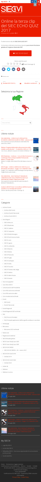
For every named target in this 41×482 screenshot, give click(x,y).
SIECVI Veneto (8, 278)
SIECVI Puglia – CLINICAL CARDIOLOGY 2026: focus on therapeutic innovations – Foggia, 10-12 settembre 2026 (16, 167)
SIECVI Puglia (8, 258)
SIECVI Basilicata (9, 225)
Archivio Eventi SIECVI (10, 216)
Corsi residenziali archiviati (10, 296)
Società (29, 466)
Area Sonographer (8, 282)
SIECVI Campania (9, 231)
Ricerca (23, 466)
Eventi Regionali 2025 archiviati (11, 311)
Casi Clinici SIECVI (7, 285)
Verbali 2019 (8, 356)
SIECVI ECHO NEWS (8, 347)
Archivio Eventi (7, 207)
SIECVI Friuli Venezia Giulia (11, 237)
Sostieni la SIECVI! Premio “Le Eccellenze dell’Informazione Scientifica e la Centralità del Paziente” (16, 187)
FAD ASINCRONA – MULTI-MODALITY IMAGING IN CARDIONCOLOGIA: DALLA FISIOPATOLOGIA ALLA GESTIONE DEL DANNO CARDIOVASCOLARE (14, 177)
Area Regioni (6, 219)
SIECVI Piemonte (9, 255)
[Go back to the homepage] (11, 9)
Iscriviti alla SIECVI (8, 448)
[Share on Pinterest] (18, 70)
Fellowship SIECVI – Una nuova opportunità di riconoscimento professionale (20, 452)
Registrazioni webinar (9, 336)
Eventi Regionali (7, 308)
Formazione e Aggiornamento (14, 464)
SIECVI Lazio (7, 240)
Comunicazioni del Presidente (11, 287)
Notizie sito (6, 76)
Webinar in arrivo (8, 372)
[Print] (23, 70)
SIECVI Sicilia (7, 263)
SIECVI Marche (8, 249)
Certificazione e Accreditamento (10, 466)
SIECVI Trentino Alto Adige (11, 269)
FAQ (4, 314)
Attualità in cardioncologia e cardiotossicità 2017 (32, 83)
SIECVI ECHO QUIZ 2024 (9, 360)
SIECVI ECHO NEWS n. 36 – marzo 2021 (15, 350)
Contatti (35, 466)
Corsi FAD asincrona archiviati (11, 290)
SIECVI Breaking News (9, 338)
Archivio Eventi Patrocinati (11, 213)
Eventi (4, 299)
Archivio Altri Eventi (9, 210)
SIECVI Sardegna (9, 261)
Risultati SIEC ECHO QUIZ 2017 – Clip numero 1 (11, 83)
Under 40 (5, 366)
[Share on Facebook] (3, 70)
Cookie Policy (25, 477)
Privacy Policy (16, 477)
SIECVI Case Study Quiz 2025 (11, 344)
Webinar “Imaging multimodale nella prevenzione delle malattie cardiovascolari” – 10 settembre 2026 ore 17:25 (16, 148)
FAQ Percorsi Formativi (10, 317)
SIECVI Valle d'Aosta (10, 275)
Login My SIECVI (7, 445)
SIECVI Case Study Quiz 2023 (11, 341)
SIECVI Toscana (8, 266)
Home (3, 464)
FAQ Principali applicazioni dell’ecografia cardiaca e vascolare (22, 320)
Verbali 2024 (8, 363)
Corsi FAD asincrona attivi (10, 293)
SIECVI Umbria (8, 272)
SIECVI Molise (8, 252)
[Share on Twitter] (8, 70)
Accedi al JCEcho (7, 456)
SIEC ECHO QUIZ (21, 53)
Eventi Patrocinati (9, 305)
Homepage (6, 323)
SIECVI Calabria (8, 228)
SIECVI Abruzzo (8, 222)
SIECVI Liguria (8, 243)
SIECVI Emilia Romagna (10, 234)
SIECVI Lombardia (9, 246)
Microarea (6, 326)
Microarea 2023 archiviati (11, 329)
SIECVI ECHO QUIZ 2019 (9, 353)
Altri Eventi (7, 302)
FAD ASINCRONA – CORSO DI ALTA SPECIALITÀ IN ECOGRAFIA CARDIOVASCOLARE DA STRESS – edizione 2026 (17, 139)
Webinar (5, 369)
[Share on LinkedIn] (13, 70)
